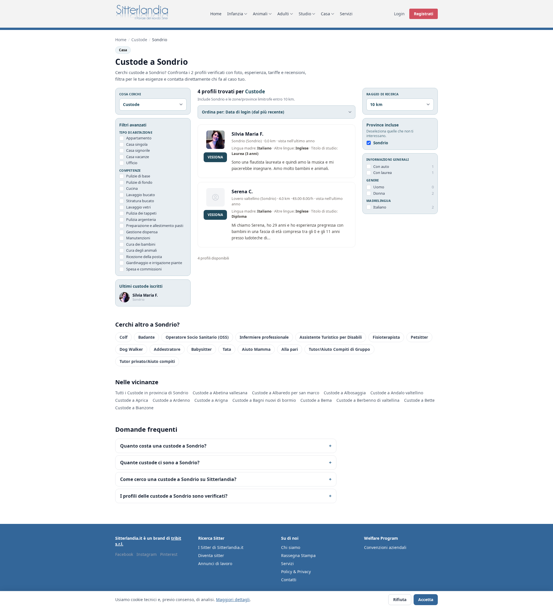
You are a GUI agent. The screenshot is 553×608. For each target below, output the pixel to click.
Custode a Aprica (131, 400)
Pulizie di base (138, 176)
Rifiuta (399, 599)
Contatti (288, 579)
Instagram (147, 554)
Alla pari (289, 349)
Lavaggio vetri (138, 207)
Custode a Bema (316, 400)
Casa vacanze (137, 156)
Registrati (423, 13)
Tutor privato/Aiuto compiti (147, 361)
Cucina (132, 188)
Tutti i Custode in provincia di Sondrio (151, 392)
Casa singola (136, 144)
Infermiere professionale (264, 337)
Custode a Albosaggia (345, 392)
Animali (260, 13)
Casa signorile (138, 150)
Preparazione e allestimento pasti (154, 225)
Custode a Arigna (211, 400)
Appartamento (138, 138)
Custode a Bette (419, 400)
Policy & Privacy (296, 571)
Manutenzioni (138, 237)
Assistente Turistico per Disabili (331, 337)
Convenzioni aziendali (385, 547)
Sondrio (380, 142)
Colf (123, 337)
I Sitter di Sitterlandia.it (220, 547)
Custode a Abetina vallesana (220, 392)
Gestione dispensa (142, 231)
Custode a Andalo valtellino (396, 392)
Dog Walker (131, 349)
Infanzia (235, 13)
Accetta (425, 599)
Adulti (283, 13)
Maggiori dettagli (233, 599)
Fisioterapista (386, 337)
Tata (227, 349)
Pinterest (168, 554)
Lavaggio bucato (140, 194)
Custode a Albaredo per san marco (285, 392)
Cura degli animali (141, 250)
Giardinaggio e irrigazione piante (154, 262)
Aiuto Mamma (256, 349)
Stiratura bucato (140, 200)
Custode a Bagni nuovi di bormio (264, 400)
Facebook (124, 554)
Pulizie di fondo (139, 182)
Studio (305, 13)
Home (215, 13)
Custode (139, 39)
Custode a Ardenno (171, 400)
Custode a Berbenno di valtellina (367, 400)
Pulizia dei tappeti (141, 213)
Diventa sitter (211, 555)
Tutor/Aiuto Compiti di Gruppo (339, 349)
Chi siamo (290, 547)
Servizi (346, 13)
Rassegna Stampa (298, 555)
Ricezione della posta (144, 256)
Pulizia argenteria (141, 219)
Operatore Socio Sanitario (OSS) (197, 337)
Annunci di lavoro (215, 563)
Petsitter (419, 337)
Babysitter (201, 349)
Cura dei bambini (140, 244)
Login (399, 13)
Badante (146, 337)
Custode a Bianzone (134, 407)
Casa (325, 13)
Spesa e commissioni (144, 269)
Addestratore (167, 349)
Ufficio (131, 162)
